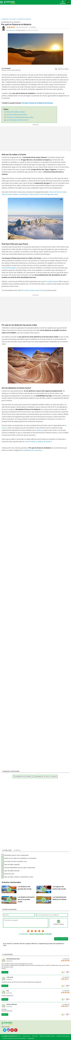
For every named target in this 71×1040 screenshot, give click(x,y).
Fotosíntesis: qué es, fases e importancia (16, 855)
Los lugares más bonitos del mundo (59, 888)
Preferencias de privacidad (63, 1036)
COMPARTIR (62, 3)
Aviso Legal (35, 1036)
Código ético (31, 1038)
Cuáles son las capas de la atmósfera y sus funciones (20, 858)
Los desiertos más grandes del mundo (24, 888)
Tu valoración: (23, 934)
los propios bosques (52, 281)
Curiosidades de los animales (22, 776)
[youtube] (12, 1030)
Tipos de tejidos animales (12, 870)
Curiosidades (12, 19)
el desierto (38, 430)
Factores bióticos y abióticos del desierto (38, 441)
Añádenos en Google (62, 69)
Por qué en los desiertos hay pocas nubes (19, 117)
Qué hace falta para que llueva (16, 114)
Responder (4, 972)
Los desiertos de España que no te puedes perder (26, 899)
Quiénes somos (26, 1036)
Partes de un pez (9, 874)
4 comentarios (32, 27)
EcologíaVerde (4, 19)
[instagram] (8, 1030)
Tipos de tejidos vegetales (12, 864)
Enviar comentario (61, 939)
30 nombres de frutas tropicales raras (15, 861)
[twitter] (4, 1030)
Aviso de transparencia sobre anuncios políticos (14, 1038)
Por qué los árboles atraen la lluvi (33, 290)
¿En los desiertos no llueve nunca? (18, 120)
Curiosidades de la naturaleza (24, 19)
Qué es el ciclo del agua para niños (46, 194)
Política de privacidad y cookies (47, 1036)
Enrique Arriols (11, 30)
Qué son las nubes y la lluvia (15, 112)
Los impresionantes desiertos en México (59, 898)
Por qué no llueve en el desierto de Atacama (37, 103)
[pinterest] (15, 1030)
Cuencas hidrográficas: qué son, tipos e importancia (19, 867)
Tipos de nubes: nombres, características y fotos (17, 194)
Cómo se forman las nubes (57, 192)
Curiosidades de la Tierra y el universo (45, 776)
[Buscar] (68, 2)
